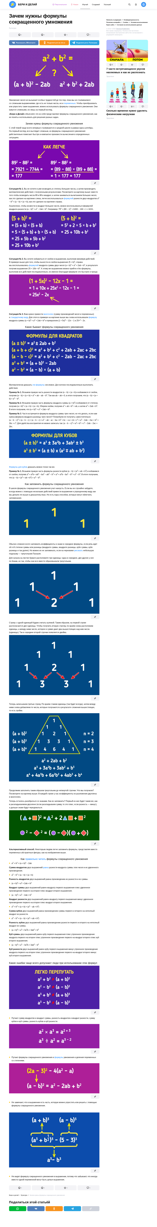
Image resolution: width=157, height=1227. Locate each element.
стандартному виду (19, 317)
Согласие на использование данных (129, 25)
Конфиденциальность (131, 20)
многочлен (48, 314)
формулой (68, 198)
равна (46, 867)
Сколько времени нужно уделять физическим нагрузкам (126, 112)
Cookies (125, 22)
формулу (92, 317)
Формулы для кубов (18, 467)
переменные (70, 103)
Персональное (61, 4)
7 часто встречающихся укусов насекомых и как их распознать (125, 70)
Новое (75, 4)
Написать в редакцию (113, 20)
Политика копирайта (113, 22)
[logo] (23, 4)
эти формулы (38, 385)
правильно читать (35, 859)
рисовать (78, 550)
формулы (58, 1057)
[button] (111, 65)
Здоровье (110, 76)
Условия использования (139, 22)
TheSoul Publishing (122, 29)
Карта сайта (110, 25)
